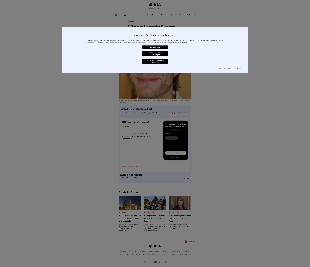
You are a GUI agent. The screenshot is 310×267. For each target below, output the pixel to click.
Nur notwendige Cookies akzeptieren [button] (155, 61)
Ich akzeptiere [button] (155, 47)
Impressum (238, 68)
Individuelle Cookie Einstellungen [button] (155, 54)
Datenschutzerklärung (225, 68)
